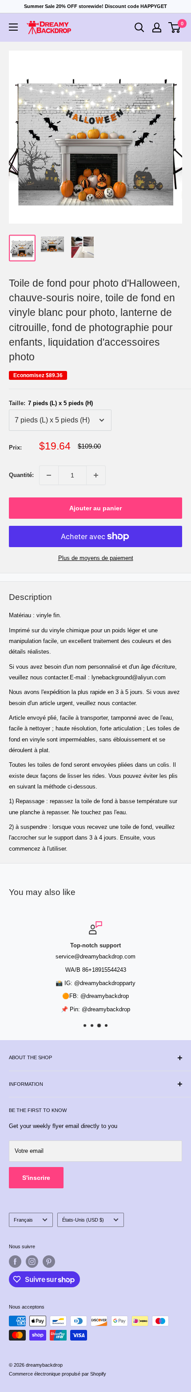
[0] (174, 27)
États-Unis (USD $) (83, 1219)
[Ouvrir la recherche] (139, 27)
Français (23, 1219)
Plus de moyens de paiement (95, 558)
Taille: (51, 403)
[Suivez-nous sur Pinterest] (49, 1261)
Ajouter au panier (95, 508)
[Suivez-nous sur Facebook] (15, 1261)
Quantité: (21, 475)
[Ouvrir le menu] (13, 27)
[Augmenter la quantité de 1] (96, 475)
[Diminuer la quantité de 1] (49, 475)
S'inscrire (36, 1177)
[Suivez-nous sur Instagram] (32, 1261)
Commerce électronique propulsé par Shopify (57, 1373)
